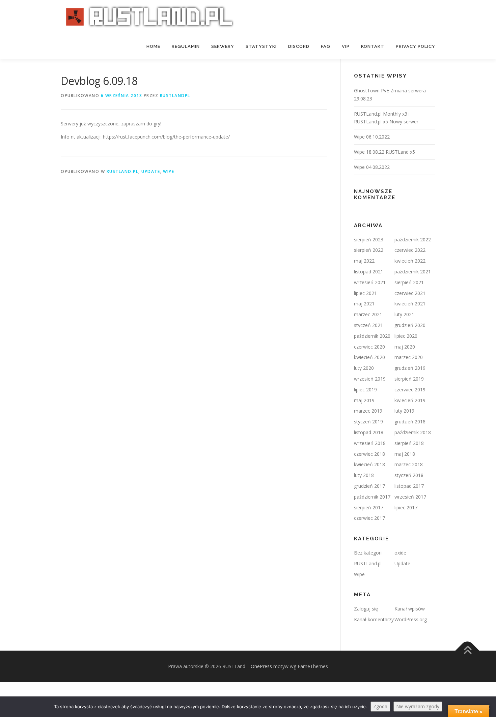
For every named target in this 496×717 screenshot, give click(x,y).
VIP (346, 46)
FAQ (325, 46)
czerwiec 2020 (369, 346)
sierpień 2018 (409, 443)
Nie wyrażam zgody (417, 706)
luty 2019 (404, 411)
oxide (400, 552)
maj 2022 (364, 261)
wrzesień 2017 (410, 497)
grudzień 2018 (409, 421)
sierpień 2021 (409, 282)
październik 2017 (372, 497)
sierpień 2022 (368, 250)
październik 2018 (412, 432)
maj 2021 (364, 303)
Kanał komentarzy (374, 619)
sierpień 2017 (368, 507)
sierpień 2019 (409, 379)
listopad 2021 (368, 271)
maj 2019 (364, 400)
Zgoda (380, 706)
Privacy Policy (415, 46)
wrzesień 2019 (370, 379)
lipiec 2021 (365, 293)
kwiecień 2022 (409, 261)
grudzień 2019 (409, 368)
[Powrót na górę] (467, 651)
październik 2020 (372, 336)
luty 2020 (364, 368)
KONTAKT (372, 46)
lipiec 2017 (405, 507)
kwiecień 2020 (369, 357)
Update (150, 171)
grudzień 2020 (409, 325)
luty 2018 (364, 475)
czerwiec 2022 (409, 250)
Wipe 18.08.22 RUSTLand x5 (384, 152)
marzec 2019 (368, 411)
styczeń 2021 (368, 325)
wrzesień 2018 (370, 443)
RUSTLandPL (175, 95)
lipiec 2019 (365, 389)
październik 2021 (412, 271)
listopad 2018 (368, 432)
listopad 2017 (409, 486)
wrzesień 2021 (370, 282)
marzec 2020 (408, 357)
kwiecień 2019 (409, 400)
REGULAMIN (186, 46)
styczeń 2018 (408, 475)
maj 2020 (404, 346)
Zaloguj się (366, 608)
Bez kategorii (368, 552)
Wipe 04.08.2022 (372, 167)
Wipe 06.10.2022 (372, 136)
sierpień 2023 (368, 239)
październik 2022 (412, 239)
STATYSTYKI (261, 46)
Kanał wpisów (409, 608)
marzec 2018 (408, 464)
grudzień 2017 (369, 486)
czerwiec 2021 (409, 293)
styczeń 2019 (368, 421)
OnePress (261, 666)
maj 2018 (404, 454)
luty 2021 (404, 314)
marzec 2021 (368, 314)
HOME (153, 46)
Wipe (168, 171)
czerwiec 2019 (409, 389)
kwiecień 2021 (409, 303)
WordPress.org (410, 619)
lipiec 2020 (405, 336)
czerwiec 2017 (369, 518)
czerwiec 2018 (369, 454)
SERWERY (222, 46)
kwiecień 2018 (369, 464)
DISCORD (298, 46)
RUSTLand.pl (123, 171)
